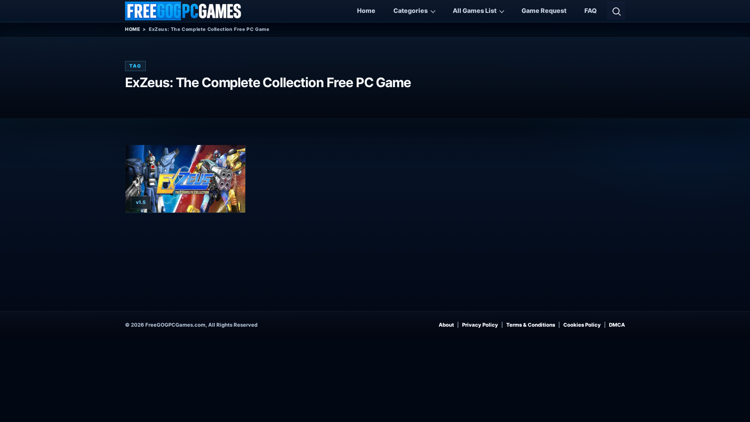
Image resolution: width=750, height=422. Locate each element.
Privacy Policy (480, 325)
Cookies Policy (582, 325)
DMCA (617, 325)
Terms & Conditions (530, 325)
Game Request (543, 10)
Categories (410, 10)
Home (366, 10)
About (446, 325)
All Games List (474, 10)
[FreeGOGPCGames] (183, 11)
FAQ (590, 10)
